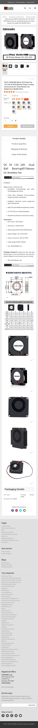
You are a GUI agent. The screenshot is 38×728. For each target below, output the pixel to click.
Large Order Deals (19, 154)
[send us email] (20, 715)
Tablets (4, 621)
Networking (5, 637)
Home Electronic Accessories (11, 600)
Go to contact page (8, 687)
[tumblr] (11, 715)
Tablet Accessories (8, 625)
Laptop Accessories (8, 629)
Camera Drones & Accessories (11, 578)
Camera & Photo (7, 576)
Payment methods (7, 532)
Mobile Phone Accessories (10, 649)
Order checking (20, 2)
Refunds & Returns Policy (10, 534)
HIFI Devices (5, 590)
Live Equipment (6, 592)
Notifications (6, 563)
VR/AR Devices (6, 606)
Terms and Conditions (9, 528)
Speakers (5, 588)
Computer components (16, 17)
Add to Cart (28, 126)
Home (4, 17)
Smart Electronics (7, 594)
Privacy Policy (6, 526)
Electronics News (7, 567)
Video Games (6, 596)
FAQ (3, 530)
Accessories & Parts (8, 602)
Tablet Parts (5, 623)
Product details (19, 138)
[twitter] (7, 715)
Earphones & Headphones (10, 598)
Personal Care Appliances (10, 661)
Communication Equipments (11, 655)
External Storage (7, 633)
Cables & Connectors (8, 639)
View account (30, 2)
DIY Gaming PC (6, 645)
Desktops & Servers (8, 643)
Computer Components (9, 615)
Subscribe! (31, 705)
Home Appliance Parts (9, 665)
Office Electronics (7, 613)
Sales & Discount (7, 565)
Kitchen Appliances (8, 657)
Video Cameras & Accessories (11, 582)
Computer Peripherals (9, 617)
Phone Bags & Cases (8, 653)
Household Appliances (9, 659)
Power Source (6, 610)
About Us (4, 536)
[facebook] (3, 715)
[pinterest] (16, 715)
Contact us (11, 2)
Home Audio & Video (8, 586)
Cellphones (5, 647)
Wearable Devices (7, 604)
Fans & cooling (30, 17)
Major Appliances (7, 663)
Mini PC (4, 641)
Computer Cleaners (8, 619)
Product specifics (19, 144)
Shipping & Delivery (19, 149)
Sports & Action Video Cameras (12, 580)
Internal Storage (7, 635)
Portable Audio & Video (9, 584)
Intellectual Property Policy (10, 540)
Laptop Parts (6, 631)
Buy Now (10, 126)
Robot (3, 608)
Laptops (4, 627)
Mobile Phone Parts (8, 651)
